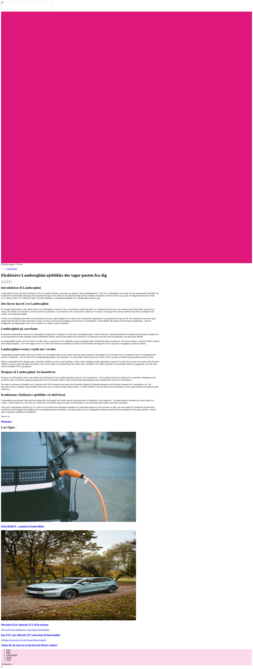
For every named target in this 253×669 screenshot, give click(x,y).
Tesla (8, 660)
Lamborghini (11, 269)
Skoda (9, 657)
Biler (8, 650)
